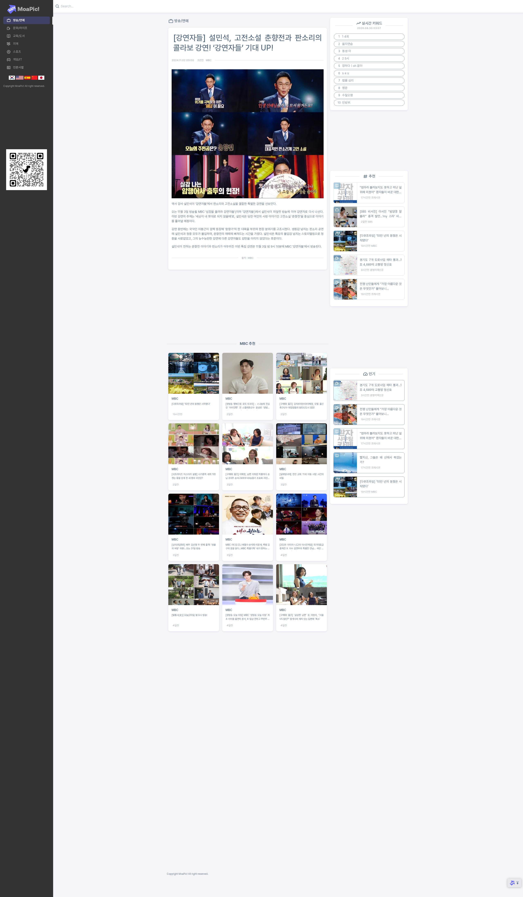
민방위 (344, 102)
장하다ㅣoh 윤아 (350, 66)
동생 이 (344, 51)
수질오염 (345, 95)
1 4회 (344, 36)
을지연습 (345, 44)
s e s (343, 73)
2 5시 (343, 58)
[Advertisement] (25, 118)
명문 (343, 88)
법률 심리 (346, 80)
